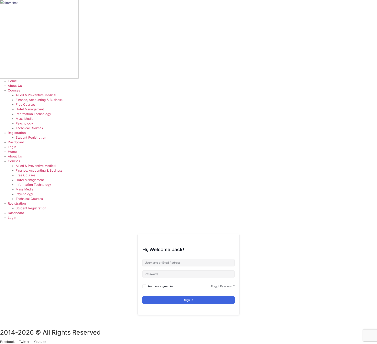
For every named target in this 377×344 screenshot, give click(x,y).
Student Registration (31, 137)
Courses (14, 90)
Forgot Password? (223, 286)
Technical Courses (29, 128)
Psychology (24, 123)
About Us (15, 86)
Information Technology (33, 114)
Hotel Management (30, 109)
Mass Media (24, 119)
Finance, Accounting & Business (39, 100)
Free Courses (25, 104)
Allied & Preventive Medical (36, 95)
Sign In (188, 300)
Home (12, 81)
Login (12, 147)
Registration (17, 133)
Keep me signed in (160, 286)
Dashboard (16, 142)
